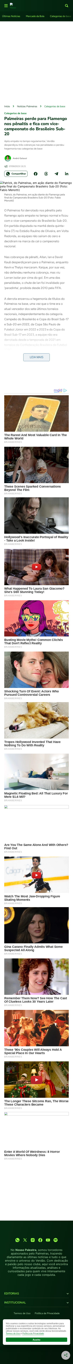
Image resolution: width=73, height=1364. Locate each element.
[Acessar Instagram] (32, 1240)
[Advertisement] (36, 62)
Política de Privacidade (47, 1313)
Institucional (15, 1303)
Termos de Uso (22, 1313)
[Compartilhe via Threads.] (46, 174)
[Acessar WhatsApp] (17, 1240)
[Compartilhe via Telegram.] (56, 174)
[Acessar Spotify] (55, 1240)
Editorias (11, 1293)
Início (7, 106)
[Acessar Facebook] (40, 1240)
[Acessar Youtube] (48, 1240)
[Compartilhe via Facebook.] (35, 174)
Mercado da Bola (35, 16)
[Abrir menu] (6, 5)
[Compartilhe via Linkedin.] (66, 174)
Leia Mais (36, 357)
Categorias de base (60, 16)
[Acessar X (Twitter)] (25, 1240)
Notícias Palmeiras (27, 106)
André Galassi (20, 158)
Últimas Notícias (11, 16)
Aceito (36, 1339)
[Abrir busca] (66, 6)
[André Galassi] (7, 158)
